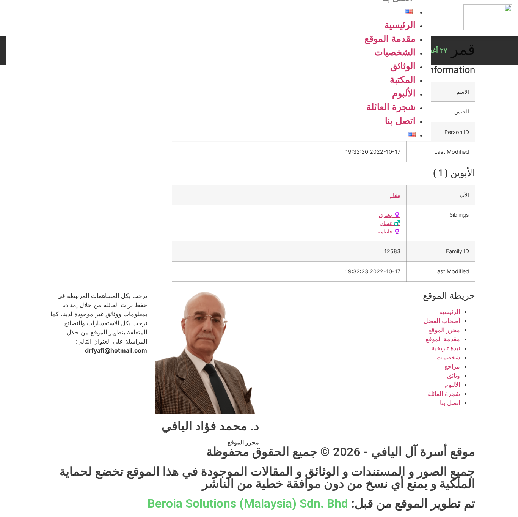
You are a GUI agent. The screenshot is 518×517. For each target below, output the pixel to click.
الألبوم (404, 93)
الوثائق (403, 66)
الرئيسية (400, 25)
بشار (395, 195)
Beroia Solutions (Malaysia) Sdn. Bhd (248, 503)
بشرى (389, 214)
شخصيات (448, 357)
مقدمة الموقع (390, 38)
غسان (390, 223)
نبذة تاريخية (446, 348)
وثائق (453, 375)
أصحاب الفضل (442, 321)
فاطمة (389, 231)
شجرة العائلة (391, 107)
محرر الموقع (444, 330)
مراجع (452, 366)
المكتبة (403, 79)
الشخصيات (395, 52)
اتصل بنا (400, 120)
